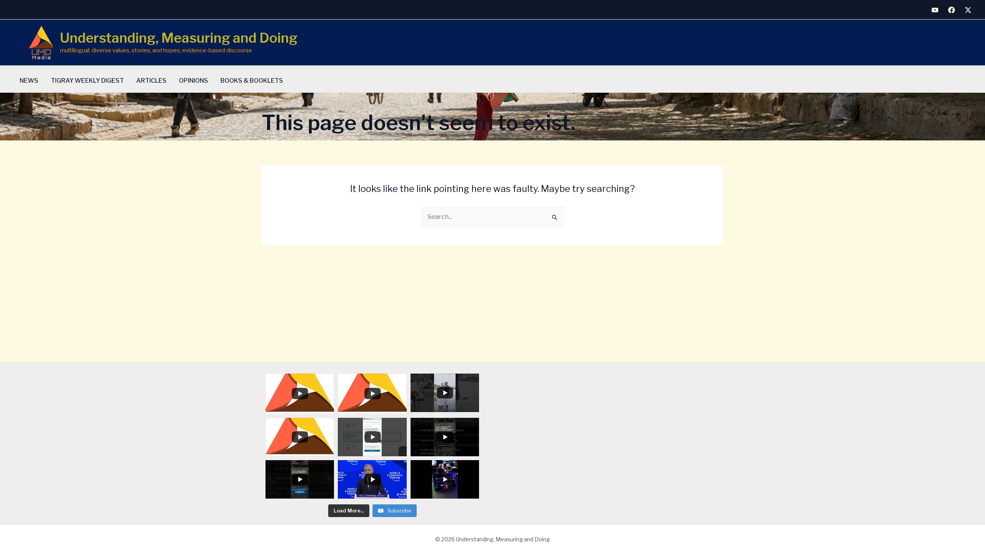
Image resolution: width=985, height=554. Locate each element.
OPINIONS (193, 81)
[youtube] (935, 10)
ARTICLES (151, 81)
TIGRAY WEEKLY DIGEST (87, 81)
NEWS (29, 81)
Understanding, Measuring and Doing (178, 38)
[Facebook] (951, 10)
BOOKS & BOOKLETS (251, 81)
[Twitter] (968, 10)
